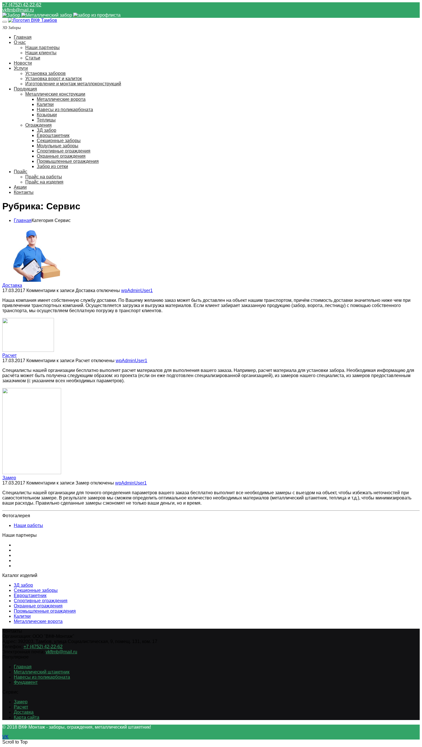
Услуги (21, 68)
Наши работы (28, 525)
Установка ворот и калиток (53, 78)
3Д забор (23, 585)
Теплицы (46, 119)
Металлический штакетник (41, 671)
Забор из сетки (52, 166)
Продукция (25, 88)
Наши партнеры (42, 47)
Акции (20, 187)
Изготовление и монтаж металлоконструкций (73, 83)
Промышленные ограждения (68, 161)
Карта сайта (26, 717)
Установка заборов (45, 73)
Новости (23, 63)
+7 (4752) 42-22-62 (21, 4)
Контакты (24, 192)
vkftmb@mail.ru (18, 9)
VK (5, 736)
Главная (23, 37)
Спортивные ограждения (63, 150)
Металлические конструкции (55, 94)
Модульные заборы (57, 145)
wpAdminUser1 (137, 290)
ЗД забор (46, 130)
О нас (20, 42)
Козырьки (47, 114)
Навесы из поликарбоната (65, 109)
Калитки (45, 104)
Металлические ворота (61, 99)
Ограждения (38, 125)
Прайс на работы (43, 176)
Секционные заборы (59, 140)
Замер (9, 477)
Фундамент (26, 682)
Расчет (9, 355)
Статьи (32, 57)
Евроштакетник (53, 135)
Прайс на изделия (44, 181)
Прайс (20, 171)
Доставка (12, 285)
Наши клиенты (41, 52)
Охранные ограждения (61, 156)
